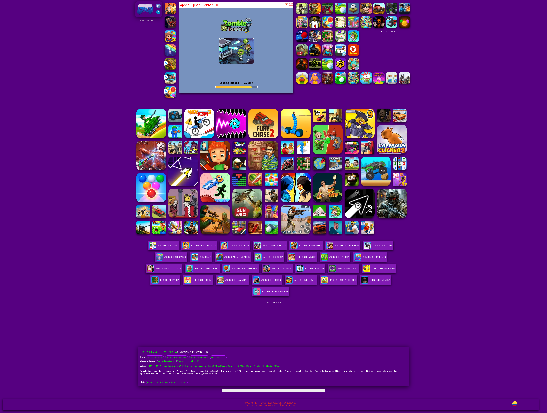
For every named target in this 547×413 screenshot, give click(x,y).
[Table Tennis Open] (302, 41)
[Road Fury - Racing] (170, 83)
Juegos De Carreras (274, 245)
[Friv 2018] (158, 6)
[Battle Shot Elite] (315, 55)
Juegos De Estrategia (203, 245)
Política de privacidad (266, 405)
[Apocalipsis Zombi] (302, 13)
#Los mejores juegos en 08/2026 (230, 366)
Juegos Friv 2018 (150, 352)
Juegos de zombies (199, 357)
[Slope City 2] (315, 69)
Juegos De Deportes (310, 245)
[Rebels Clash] (170, 13)
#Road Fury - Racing (159, 366)
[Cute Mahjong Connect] (340, 27)
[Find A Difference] (391, 83)
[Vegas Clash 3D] (315, 41)
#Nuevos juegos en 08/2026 (201, 366)
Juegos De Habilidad (347, 245)
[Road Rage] (404, 83)
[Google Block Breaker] (170, 55)
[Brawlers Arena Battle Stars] (340, 69)
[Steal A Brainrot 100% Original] (379, 83)
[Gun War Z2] (302, 55)
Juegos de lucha (155, 357)
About (250, 405)
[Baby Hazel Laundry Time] (302, 27)
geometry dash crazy (157, 382)
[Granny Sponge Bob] (315, 27)
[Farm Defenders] (170, 69)
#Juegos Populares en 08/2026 (260, 366)
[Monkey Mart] (353, 41)
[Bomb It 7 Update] (327, 41)
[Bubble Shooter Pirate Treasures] (170, 97)
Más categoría (218, 357)
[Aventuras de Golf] (340, 83)
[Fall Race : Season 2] (315, 83)
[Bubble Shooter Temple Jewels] (404, 27)
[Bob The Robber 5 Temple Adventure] (366, 13)
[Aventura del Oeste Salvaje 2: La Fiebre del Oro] (170, 41)
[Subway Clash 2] (327, 83)
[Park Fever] (353, 27)
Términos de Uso (286, 405)
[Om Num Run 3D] (366, 83)
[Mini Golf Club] (340, 13)
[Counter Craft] (391, 13)
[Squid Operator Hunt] (327, 13)
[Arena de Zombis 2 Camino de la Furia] (170, 27)
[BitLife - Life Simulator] (353, 55)
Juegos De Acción (382, 245)
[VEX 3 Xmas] (340, 55)
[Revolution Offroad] (379, 13)
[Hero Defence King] (340, 41)
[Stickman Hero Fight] (404, 13)
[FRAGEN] (302, 69)
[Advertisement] (147, 65)
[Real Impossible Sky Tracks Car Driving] (302, 83)
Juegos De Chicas (239, 245)
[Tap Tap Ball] (353, 13)
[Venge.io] (327, 55)
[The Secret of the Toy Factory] (379, 27)
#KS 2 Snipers (180, 366)
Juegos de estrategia (177, 357)
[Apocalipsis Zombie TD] (315, 13)
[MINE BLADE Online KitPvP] (366, 27)
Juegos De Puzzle (168, 245)
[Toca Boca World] (353, 69)
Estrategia (170, 352)
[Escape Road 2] (391, 27)
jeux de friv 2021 (178, 382)
